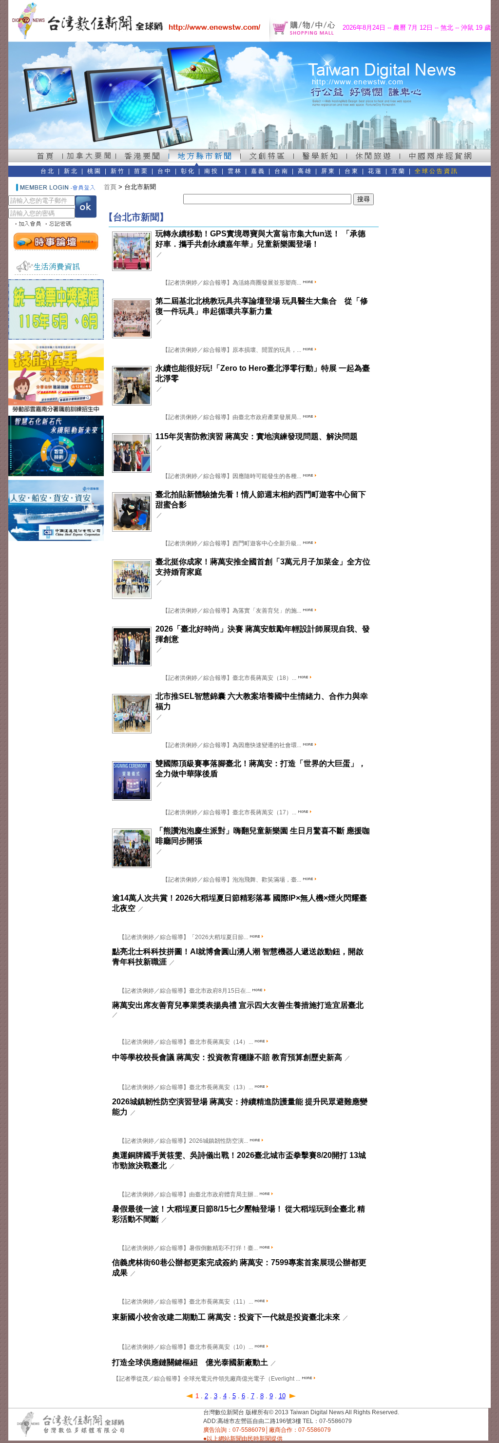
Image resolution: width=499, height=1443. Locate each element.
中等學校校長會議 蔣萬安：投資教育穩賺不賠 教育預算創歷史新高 (227, 1057)
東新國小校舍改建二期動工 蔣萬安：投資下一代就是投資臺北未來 (226, 1317)
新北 (71, 171)
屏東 (328, 171)
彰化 (188, 171)
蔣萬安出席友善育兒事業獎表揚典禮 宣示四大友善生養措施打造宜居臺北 (238, 1005)
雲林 (235, 171)
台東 (352, 171)
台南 (281, 171)
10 (282, 1396)
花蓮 (375, 171)
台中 (164, 171)
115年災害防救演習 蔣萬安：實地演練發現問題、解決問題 (256, 436)
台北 (47, 171)
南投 (211, 171)
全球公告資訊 (437, 171)
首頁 (110, 187)
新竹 (118, 171)
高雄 (305, 171)
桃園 (94, 171)
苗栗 (141, 171)
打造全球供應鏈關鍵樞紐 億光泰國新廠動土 (190, 1362)
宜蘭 (398, 171)
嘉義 (258, 171)
